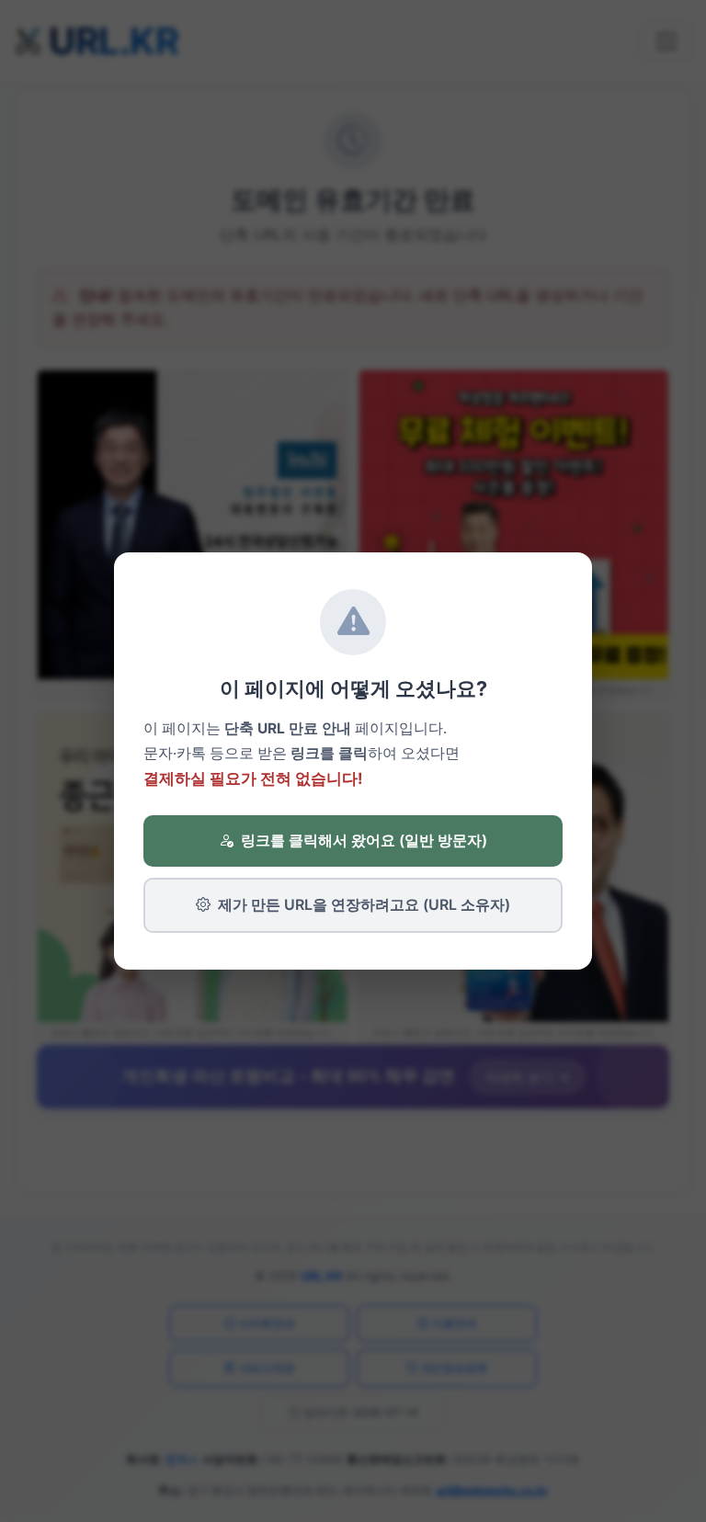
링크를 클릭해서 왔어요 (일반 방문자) (364, 840)
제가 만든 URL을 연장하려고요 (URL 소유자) (364, 904)
